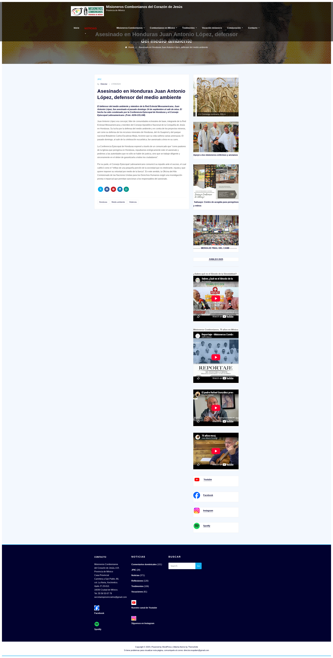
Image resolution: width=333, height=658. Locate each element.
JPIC (99, 79)
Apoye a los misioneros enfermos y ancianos (215, 155)
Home (131, 47)
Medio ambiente (118, 202)
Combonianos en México (162, 28)
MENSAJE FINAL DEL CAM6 (215, 248)
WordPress (167, 647)
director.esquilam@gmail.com (196, 650)
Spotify (206, 526)
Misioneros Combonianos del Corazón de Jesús (144, 7)
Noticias (135, 575)
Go (198, 565)
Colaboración (234, 28)
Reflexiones (137, 581)
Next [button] (235, 96)
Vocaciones (137, 592)
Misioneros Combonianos (130, 28)
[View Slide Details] (216, 94)
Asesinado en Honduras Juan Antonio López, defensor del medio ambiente (173, 47)
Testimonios (188, 28)
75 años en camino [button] (196, 96)
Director (102, 84)
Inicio (76, 28)
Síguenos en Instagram (142, 623)
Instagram (208, 510)
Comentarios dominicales (144, 564)
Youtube (208, 479)
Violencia (133, 202)
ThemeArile (193, 647)
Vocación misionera (212, 28)
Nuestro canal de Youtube (144, 608)
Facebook (208, 495)
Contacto (253, 28)
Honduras (103, 202)
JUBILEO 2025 (216, 259)
